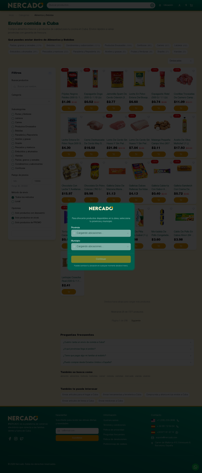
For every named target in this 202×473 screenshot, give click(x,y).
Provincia (75, 228)
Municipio (75, 241)
